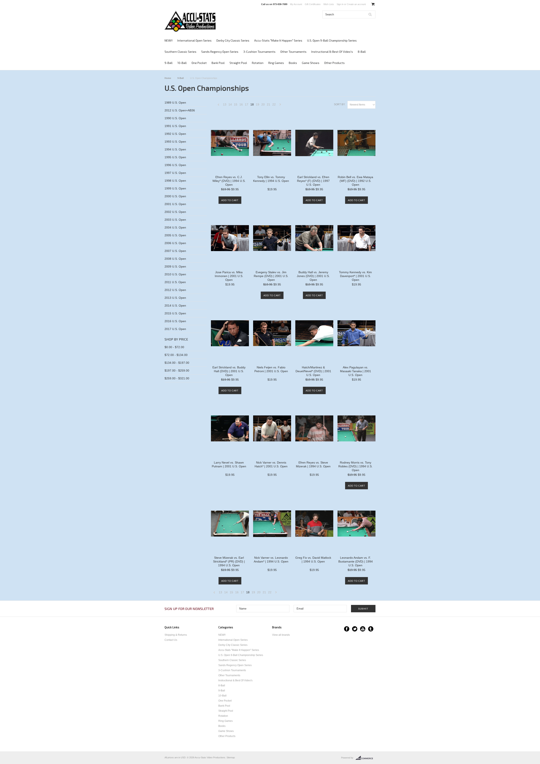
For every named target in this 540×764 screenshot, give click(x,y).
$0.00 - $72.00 (174, 347)
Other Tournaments (293, 51)
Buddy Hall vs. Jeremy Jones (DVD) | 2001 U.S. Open (313, 275)
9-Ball (169, 63)
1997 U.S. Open (175, 172)
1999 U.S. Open (175, 188)
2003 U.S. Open (175, 219)
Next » (280, 105)
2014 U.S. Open (175, 305)
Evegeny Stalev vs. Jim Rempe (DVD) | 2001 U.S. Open (271, 275)
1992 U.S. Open (175, 133)
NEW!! (169, 40)
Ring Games (276, 63)
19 (257, 104)
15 (235, 104)
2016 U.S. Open (175, 321)
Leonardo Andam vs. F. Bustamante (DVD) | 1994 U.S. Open (355, 561)
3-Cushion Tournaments (259, 51)
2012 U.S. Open (175, 290)
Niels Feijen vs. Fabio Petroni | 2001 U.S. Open (271, 369)
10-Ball (182, 63)
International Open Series (194, 40)
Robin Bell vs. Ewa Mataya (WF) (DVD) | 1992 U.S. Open (355, 180)
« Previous (218, 105)
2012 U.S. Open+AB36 (180, 110)
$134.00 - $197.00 (177, 362)
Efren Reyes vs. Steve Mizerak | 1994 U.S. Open (313, 464)
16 (241, 104)
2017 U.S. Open (175, 329)
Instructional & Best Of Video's (332, 51)
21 (268, 104)
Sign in (340, 4)
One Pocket (199, 63)
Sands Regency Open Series (219, 51)
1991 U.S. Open (175, 126)
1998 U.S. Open (175, 180)
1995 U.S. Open (175, 157)
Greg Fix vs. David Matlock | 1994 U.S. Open (313, 559)
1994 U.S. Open (175, 149)
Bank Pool (218, 63)
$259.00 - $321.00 (177, 378)
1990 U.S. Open (175, 118)
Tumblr (370, 628)
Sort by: (339, 104)
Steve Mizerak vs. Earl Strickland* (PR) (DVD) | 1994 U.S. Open (229, 561)
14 (230, 104)
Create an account (356, 4)
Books (293, 63)
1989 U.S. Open (175, 102)
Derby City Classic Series (232, 40)
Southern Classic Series (180, 51)
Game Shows (310, 63)
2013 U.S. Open (175, 297)
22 (274, 104)
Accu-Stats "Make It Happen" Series (278, 40)
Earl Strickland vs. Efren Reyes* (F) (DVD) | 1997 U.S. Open (313, 180)
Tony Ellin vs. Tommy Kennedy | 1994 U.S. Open (271, 179)
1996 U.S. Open (175, 165)
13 (224, 104)
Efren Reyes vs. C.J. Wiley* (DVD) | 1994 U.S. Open (229, 180)
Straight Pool (238, 63)
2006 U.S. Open (175, 243)
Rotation (257, 63)
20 (263, 104)
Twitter (354, 628)
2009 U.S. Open (175, 266)
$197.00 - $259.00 (177, 370)
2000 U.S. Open (175, 196)
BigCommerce (365, 758)
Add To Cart (230, 200)
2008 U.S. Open (175, 258)
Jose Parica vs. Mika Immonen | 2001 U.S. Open (229, 275)
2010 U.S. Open (175, 274)
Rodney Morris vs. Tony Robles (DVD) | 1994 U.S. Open (355, 466)
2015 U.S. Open (175, 313)
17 (246, 104)
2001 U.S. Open (175, 204)
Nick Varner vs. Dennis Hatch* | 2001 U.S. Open (271, 464)
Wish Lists (328, 4)
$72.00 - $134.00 (176, 355)
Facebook (346, 628)
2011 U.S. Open (175, 282)
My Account (296, 4)
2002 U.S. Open (175, 212)
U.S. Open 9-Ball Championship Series (332, 40)
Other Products (334, 63)
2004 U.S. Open (175, 227)
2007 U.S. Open (175, 251)
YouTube (362, 628)
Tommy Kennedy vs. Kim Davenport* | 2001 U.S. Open (355, 275)
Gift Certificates (313, 4)
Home (168, 78)
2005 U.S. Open (175, 235)
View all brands (281, 634)
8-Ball (362, 51)
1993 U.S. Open (175, 141)
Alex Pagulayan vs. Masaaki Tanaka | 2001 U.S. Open (355, 371)
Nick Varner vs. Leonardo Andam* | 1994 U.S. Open (271, 559)
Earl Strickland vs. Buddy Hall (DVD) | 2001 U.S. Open (229, 371)
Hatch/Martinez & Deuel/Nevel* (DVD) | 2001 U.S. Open (313, 371)
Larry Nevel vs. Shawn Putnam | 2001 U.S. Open (229, 464)
